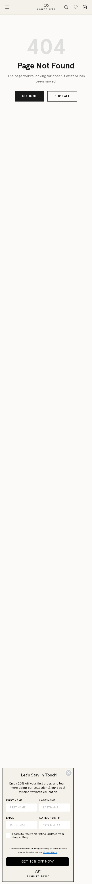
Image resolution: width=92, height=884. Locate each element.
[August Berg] (46, 7)
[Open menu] (7, 7)
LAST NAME (47, 800)
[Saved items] (75, 7)
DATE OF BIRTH (49, 818)
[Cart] (84, 7)
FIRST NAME (14, 800)
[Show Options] (65, 825)
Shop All (62, 96)
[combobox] (53, 825)
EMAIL (10, 818)
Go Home (29, 96)
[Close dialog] (68, 773)
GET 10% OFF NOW (37, 861)
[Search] (66, 7)
